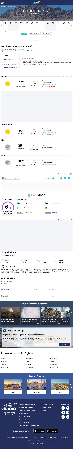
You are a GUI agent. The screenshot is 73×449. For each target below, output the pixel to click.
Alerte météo (23, 413)
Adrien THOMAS (19, 49)
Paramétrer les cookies (27, 440)
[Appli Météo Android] (52, 431)
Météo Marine (46, 407)
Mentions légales (10, 437)
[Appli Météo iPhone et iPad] (39, 431)
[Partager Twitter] (61, 178)
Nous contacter (24, 422)
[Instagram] (67, 412)
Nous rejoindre (24, 419)
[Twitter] (67, 408)
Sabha (9, 6)
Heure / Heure (34, 33)
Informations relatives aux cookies (42, 437)
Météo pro (45, 410)
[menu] (2, 2)
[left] (1, 25)
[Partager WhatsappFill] (68, 178)
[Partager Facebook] (57, 178)
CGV (21, 437)
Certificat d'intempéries (27, 410)
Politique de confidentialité (60, 437)
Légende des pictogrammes (29, 425)
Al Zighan (13, 6)
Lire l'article (64, 345)
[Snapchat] (63, 412)
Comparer (46, 33)
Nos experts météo (26, 407)
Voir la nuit (66, 76)
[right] (71, 25)
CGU (17, 437)
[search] (70, 2)
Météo (2, 6)
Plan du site (28, 437)
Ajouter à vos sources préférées (12, 178)
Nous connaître (24, 416)
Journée (24, 33)
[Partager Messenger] (65, 178)
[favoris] (48, 11)
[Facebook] (63, 408)
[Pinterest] (63, 417)
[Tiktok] (67, 417)
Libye (5, 6)
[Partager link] (53, 178)
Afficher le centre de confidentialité (44, 440)
